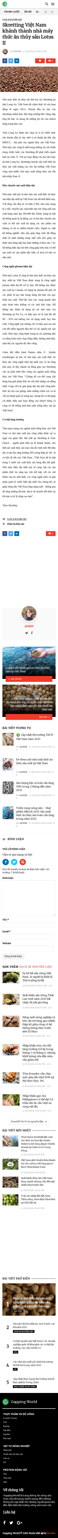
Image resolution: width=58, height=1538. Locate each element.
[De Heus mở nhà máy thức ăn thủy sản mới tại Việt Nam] (8, 764)
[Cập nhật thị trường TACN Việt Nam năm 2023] (8, 739)
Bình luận (7, 878)
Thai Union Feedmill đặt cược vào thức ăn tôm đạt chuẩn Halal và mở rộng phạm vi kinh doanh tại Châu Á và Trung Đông (38, 1144)
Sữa (15, 1352)
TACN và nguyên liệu (12, 19)
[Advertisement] (29, 572)
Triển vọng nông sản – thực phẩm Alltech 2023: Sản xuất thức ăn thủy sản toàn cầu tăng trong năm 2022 (35, 813)
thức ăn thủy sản (16, 524)
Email (6, 931)
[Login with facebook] (6, 866)
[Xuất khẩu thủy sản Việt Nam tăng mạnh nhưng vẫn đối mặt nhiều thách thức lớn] (10, 1182)
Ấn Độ (28, 12)
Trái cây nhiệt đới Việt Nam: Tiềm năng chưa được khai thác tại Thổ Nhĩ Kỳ (38, 1199)
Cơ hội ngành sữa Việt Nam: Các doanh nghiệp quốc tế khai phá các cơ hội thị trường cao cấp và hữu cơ (34, 1344)
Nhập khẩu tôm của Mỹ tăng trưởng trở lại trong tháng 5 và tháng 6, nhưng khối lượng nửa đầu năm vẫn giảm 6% (38, 1052)
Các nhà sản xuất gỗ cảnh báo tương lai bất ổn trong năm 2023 (33, 1363)
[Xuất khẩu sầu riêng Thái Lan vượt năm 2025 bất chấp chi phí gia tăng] (11, 999)
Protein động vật (15, 1470)
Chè (5, 1422)
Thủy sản (7, 1478)
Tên (5, 919)
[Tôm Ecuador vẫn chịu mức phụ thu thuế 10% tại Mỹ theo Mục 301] (11, 1078)
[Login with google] (22, 866)
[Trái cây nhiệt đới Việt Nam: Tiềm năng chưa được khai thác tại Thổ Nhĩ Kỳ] (10, 1200)
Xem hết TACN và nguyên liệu (27, 1121)
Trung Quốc (12, 12)
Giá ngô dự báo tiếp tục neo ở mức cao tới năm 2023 (34, 1325)
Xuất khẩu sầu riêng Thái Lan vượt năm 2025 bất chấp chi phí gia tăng (38, 999)
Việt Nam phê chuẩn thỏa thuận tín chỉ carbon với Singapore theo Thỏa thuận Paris (38, 1163)
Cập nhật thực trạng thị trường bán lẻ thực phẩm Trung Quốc (33, 1380)
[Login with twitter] (15, 866)
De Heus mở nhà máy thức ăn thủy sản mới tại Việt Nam (34, 761)
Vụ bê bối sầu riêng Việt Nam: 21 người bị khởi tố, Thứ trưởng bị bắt (37, 977)
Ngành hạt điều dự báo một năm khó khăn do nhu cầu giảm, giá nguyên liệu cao (32, 1302)
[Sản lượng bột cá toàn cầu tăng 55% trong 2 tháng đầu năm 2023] (8, 787)
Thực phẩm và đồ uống (18, 1414)
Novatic (51, 1533)
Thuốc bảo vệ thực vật (13, 1454)
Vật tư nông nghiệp (16, 1446)
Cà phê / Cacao (10, 1418)
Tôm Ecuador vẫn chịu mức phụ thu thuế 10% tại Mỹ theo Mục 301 (38, 1077)
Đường (6, 1426)
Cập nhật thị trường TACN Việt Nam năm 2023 (34, 737)
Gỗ (15, 1369)
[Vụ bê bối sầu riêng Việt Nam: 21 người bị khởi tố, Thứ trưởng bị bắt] (11, 977)
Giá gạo (41, 12)
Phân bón (7, 1450)
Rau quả (7, 1438)
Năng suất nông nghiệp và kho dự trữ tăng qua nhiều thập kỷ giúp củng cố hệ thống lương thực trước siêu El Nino (38, 1024)
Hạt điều (18, 1311)
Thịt (4, 1474)
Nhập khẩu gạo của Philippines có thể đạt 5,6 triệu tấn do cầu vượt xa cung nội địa (37, 1101)
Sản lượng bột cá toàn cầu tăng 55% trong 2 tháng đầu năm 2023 (35, 786)
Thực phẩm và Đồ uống (25, 1386)
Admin (17, 51)
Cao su (6, 1458)
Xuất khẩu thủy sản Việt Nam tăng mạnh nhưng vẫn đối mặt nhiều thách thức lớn (38, 1181)
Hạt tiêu (6, 1434)
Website (6, 943)
